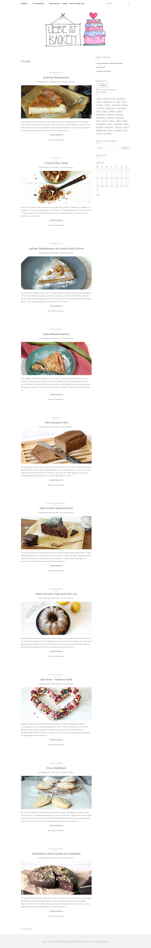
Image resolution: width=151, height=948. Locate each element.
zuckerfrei (107, 133)
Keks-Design (54, 3)
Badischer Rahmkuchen (56, 77)
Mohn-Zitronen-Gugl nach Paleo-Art (56, 593)
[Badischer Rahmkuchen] (56, 101)
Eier (118, 102)
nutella (112, 121)
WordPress (106, 941)
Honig (99, 111)
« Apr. (98, 195)
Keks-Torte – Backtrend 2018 (56, 679)
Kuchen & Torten (56, 72)
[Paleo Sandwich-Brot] (56, 447)
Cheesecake (121, 99)
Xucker (110, 130)
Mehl (98, 121)
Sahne (126, 124)
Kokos (120, 111)
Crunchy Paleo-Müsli (56, 163)
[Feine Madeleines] (56, 792)
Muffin (104, 121)
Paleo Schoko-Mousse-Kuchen (56, 508)
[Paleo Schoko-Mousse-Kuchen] (56, 532)
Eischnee (100, 105)
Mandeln (111, 118)
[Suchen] (128, 3)
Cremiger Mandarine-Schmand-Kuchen (109, 63)
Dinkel (99, 102)
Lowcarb (55, 158)
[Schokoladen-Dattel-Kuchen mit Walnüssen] (56, 878)
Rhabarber (118, 124)
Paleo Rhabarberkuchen (56, 334)
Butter (112, 99)
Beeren (99, 99)
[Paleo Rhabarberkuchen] (56, 358)
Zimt (125, 130)
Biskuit (106, 99)
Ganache (125, 105)
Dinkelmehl (107, 102)
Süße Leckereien (56, 763)
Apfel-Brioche (100, 67)
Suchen (125, 148)
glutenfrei (100, 108)
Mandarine (119, 114)
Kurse (64, 3)
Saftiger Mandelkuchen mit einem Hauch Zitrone (56, 248)
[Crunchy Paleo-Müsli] (56, 187)
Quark (110, 124)
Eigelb (124, 102)
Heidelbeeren (121, 108)
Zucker (99, 133)
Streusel (118, 127)
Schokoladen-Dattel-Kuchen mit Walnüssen (56, 853)
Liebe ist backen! (69, 82)
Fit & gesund (38, 3)
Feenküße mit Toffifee (103, 71)
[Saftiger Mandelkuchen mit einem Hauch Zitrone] (56, 272)
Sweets (24, 3)
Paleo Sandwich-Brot (56, 422)
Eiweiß (107, 105)
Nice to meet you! (77, 3)
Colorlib (92, 941)
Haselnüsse (110, 108)
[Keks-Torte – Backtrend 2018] (56, 703)
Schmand (100, 127)
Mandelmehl (101, 118)
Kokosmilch (101, 114)
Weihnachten (101, 130)
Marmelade (120, 118)
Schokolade (109, 127)
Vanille (126, 127)
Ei (114, 102)
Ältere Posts (26, 929)
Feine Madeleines (56, 768)
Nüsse (119, 121)
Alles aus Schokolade (56, 503)
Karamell (112, 111)
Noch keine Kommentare (56, 140)
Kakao (105, 111)
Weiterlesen (56, 135)
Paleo (125, 121)
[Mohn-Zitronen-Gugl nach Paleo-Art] (56, 618)
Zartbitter (118, 130)
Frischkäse (116, 105)
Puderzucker (101, 124)
